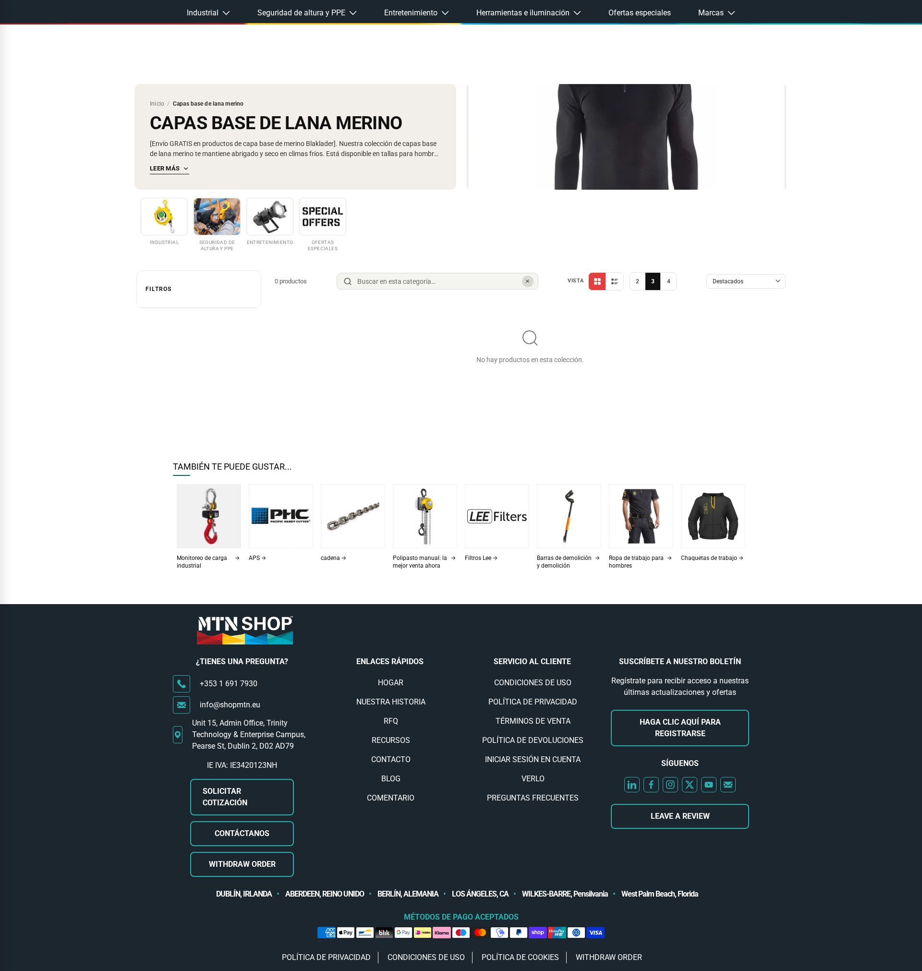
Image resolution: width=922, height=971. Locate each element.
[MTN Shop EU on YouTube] (708, 784)
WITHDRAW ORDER (242, 864)
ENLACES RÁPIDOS (390, 661)
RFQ (391, 721)
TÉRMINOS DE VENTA (533, 721)
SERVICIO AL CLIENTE (532, 661)
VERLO (533, 778)
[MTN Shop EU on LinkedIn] (632, 784)
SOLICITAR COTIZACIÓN (225, 797)
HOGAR (390, 682)
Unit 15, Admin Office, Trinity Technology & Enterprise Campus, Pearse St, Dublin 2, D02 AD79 (248, 734)
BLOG (390, 778)
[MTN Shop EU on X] (689, 784)
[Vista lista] (614, 281)
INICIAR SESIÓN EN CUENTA (533, 759)
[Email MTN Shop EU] (728, 784)
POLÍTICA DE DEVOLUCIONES (532, 740)
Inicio (157, 103)
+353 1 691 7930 (228, 683)
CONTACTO (391, 759)
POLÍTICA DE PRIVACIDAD (532, 701)
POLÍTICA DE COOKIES (520, 957)
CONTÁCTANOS (242, 833)
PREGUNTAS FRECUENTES (533, 797)
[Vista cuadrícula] (597, 281)
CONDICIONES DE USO (532, 682)
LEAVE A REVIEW (680, 816)
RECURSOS (391, 740)
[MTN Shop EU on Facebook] (651, 784)
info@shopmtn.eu (230, 704)
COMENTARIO (390, 797)
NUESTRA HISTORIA (390, 701)
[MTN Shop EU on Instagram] (670, 784)
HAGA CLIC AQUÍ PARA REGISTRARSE (680, 727)
